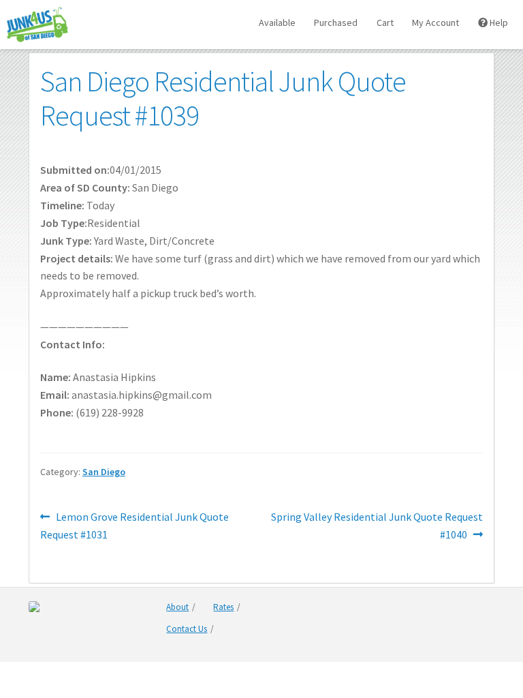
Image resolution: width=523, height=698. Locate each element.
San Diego (103, 472)
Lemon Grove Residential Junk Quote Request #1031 (134, 525)
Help (498, 22)
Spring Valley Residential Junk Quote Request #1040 (376, 525)
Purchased (336, 22)
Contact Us (186, 629)
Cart (385, 22)
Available (277, 22)
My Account (435, 22)
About (177, 607)
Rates (223, 607)
